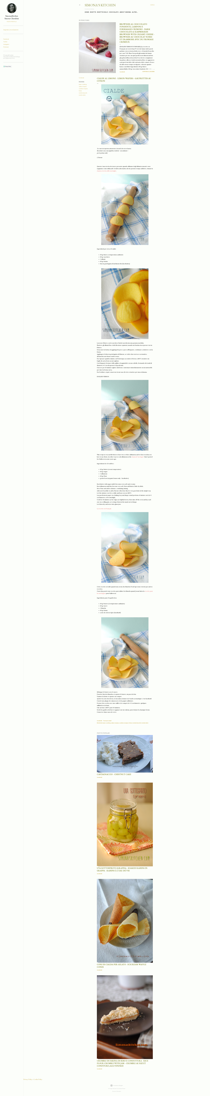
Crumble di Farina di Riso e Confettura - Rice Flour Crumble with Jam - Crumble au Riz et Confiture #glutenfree (122, 1063)
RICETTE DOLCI (102, 12)
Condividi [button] (122, 71)
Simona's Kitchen (100, 5)
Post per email (107, 720)
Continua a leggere (148, 71)
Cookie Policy (37, 1079)
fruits (80, 91)
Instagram (6, 44)
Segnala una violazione (10, 30)
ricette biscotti (83, 93)
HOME (87, 12)
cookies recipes (83, 88)
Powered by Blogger (118, 1085)
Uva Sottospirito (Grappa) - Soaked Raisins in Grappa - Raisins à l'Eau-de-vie (122, 869)
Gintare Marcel (121, 1088)
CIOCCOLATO (114, 12)
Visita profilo (12, 21)
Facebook (6, 39)
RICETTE (93, 12)
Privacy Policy (27, 1079)
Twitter (5, 41)
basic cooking (83, 84)
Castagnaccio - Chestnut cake (114, 774)
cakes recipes (83, 86)
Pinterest (6, 47)
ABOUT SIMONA (125, 12)
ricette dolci (82, 95)
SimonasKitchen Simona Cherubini (12, 17)
